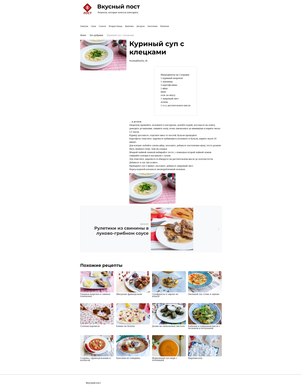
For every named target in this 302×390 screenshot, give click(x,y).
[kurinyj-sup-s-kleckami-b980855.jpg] (152, 203)
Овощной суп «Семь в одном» (204, 294)
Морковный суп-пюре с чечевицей (164, 359)
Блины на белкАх (125, 326)
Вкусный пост (118, 6)
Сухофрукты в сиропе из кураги (165, 295)
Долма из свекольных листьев (168, 326)
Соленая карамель (90, 326)
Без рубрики (96, 35)
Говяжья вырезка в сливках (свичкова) (95, 295)
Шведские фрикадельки (129, 294)
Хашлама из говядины (128, 358)
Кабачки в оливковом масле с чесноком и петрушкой (204, 327)
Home (83, 35)
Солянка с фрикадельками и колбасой (95, 359)
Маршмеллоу (195, 358)
